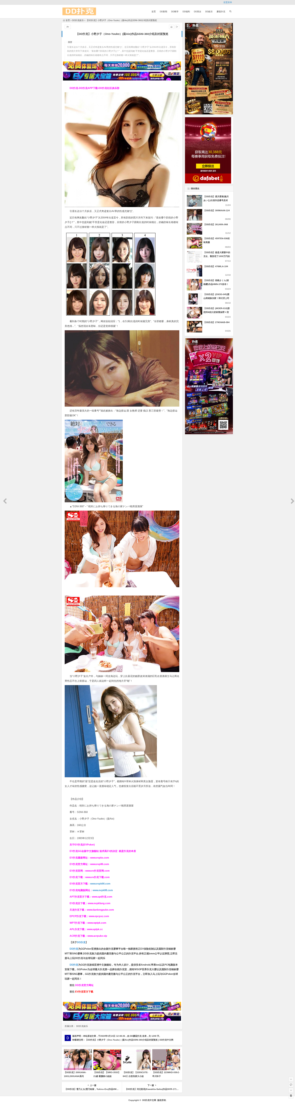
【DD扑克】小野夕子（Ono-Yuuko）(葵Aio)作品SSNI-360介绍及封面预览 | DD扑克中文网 (129, 1040)
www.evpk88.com (103, 890)
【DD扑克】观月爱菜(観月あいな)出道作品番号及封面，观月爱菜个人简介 (216, 200)
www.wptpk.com (96, 923)
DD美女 (197, 11)
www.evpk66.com (100, 883)
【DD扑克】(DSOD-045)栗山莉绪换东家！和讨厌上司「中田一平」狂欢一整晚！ (216, 298)
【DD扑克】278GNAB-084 (216, 322)
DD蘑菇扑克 (136, 1036)
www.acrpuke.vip (97, 936)
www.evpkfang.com (99, 903)
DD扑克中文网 (149, 1100)
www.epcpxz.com (99, 916)
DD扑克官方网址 (84, 985)
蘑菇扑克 (221, 11)
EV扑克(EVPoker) (85, 844)
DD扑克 (74, 964)
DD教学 (175, 11)
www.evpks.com (99, 857)
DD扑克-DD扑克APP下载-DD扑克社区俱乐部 (94, 88)
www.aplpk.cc (95, 929)
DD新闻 (163, 11)
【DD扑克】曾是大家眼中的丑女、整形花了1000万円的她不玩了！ (216, 256)
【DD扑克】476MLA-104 (215, 266)
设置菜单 (227, 2)
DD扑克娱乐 (78, 20)
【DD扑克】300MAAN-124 (216, 210)
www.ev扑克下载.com (97, 877)
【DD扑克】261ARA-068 (215, 224)
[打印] (171, 27)
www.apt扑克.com (102, 896)
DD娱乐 (209, 11)
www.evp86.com (99, 864)
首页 (153, 11)
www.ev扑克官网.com (97, 870)
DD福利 (186, 11)
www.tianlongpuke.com (100, 909)
